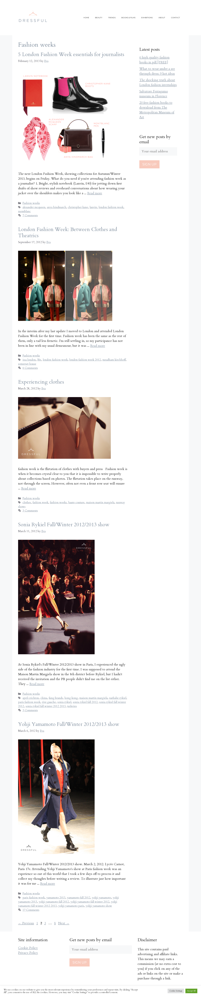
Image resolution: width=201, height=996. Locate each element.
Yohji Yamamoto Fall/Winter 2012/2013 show (68, 724)
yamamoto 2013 (55, 898)
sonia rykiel (64, 702)
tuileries (72, 706)
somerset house (27, 364)
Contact (175, 17)
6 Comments (30, 368)
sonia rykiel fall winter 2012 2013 (46, 706)
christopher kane (78, 207)
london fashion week (111, 207)
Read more (94, 193)
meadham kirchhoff (114, 360)
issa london (29, 360)
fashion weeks (58, 502)
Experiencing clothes (41, 381)
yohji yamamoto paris (71, 906)
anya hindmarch (56, 207)
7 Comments (30, 215)
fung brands (56, 698)
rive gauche (49, 702)
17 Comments (31, 910)
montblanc (24, 211)
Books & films (128, 17)
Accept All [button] (191, 991)
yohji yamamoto (101, 898)
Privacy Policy (28, 952)
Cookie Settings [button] (175, 991)
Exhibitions (147, 17)
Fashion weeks (31, 203)
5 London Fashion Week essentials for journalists (71, 54)
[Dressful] (33, 17)
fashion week (40, 502)
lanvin (93, 207)
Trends (112, 17)
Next (63, 923)
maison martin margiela (100, 502)
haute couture (76, 502)
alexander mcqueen (34, 207)
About (161, 17)
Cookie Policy (28, 948)
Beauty (98, 17)
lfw (39, 360)
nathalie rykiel (117, 698)
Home (86, 17)
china (43, 698)
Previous (26, 923)
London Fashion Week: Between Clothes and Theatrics (67, 232)
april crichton (31, 698)
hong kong (71, 698)
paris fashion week (29, 702)
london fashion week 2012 (85, 360)
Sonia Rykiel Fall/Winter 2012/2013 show (63, 524)
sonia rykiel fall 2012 (85, 702)
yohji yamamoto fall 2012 (54, 902)
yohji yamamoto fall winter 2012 (89, 902)
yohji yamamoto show (99, 906)
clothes (27, 502)
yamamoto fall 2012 (78, 898)
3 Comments (30, 511)
